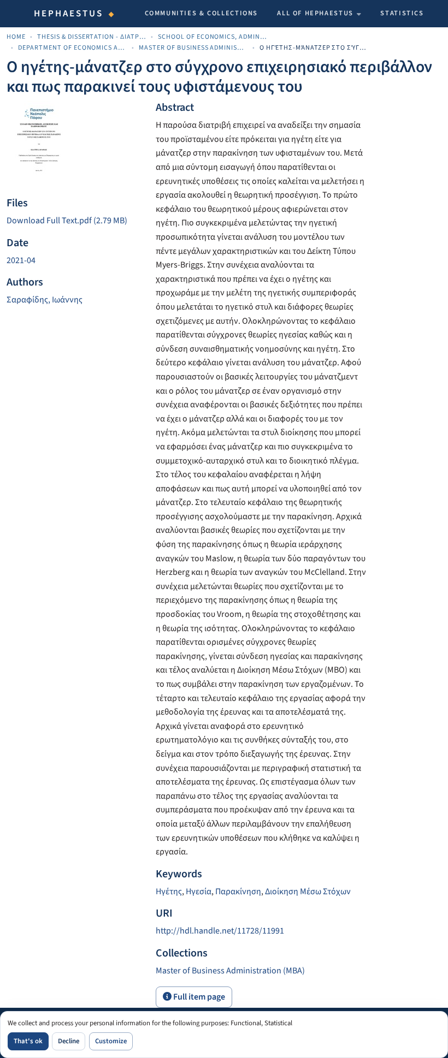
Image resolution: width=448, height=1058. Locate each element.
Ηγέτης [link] (169, 891)
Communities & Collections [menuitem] (201, 13)
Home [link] (16, 36)
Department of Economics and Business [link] (72, 47)
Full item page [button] (198, 997)
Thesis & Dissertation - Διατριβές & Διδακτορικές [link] (91, 36)
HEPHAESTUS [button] (69, 13)
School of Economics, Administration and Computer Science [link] (212, 36)
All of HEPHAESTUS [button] (315, 13)
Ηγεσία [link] (198, 891)
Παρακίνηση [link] (238, 891)
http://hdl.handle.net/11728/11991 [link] (220, 931)
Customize (111, 1041)
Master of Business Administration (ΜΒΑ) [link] (193, 47)
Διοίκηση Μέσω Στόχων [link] (308, 891)
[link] (75, 221)
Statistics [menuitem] (401, 13)
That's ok (28, 1041)
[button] (230, 971)
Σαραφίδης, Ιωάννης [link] (44, 300)
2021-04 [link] (21, 260)
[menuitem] (319, 13)
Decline (68, 1041)
